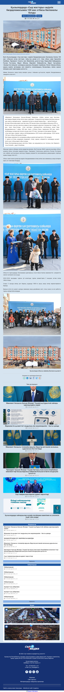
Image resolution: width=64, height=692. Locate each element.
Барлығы (32, 561)
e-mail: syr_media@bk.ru (32, 667)
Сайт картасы (32, 679)
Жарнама (32, 677)
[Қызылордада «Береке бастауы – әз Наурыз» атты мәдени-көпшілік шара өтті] (32, 615)
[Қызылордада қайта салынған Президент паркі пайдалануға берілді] (32, 632)
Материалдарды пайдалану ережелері (32, 681)
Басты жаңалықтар (29, 16)
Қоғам (39, 16)
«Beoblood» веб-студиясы (31, 688)
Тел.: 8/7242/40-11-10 (32, 666)
